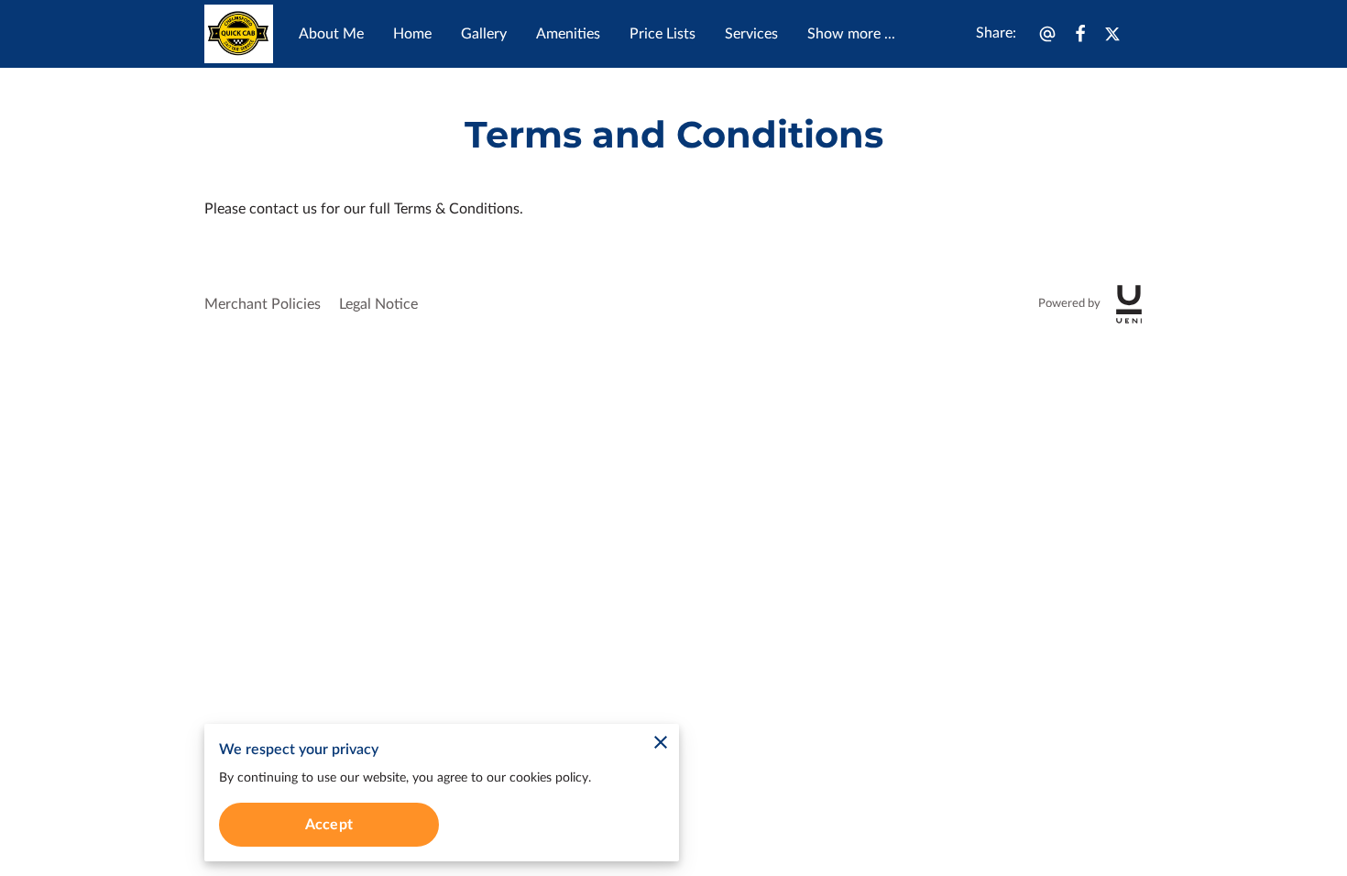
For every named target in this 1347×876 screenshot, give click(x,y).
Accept (329, 824)
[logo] (1129, 304)
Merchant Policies (262, 304)
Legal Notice (378, 304)
